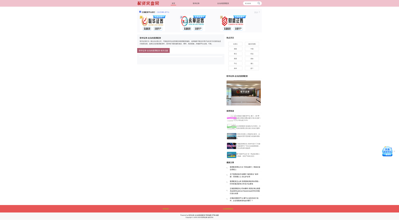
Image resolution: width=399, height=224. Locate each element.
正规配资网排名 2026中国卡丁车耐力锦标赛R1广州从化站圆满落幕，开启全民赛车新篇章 (248, 146)
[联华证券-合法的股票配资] (148, 3)
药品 (252, 54)
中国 (252, 49)
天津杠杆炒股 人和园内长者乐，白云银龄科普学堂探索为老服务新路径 (248, 136)
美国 (235, 58)
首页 (173, 3)
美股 (235, 49)
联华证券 (196, 3)
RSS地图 (208, 215)
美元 (235, 54)
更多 (256, 12)
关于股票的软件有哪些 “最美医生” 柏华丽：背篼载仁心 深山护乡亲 (244, 175)
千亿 (235, 63)
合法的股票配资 (223, 3)
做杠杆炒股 (252, 44)
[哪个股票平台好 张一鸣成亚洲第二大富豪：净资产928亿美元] (231, 155)
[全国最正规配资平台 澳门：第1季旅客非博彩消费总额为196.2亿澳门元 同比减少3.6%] (231, 118)
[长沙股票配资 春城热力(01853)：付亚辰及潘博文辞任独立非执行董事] (231, 127)
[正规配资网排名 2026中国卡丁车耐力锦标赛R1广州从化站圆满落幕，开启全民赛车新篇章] (231, 146)
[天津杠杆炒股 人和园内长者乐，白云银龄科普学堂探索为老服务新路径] (231, 136)
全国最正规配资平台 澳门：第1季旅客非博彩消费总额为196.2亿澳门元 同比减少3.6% (248, 118)
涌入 (252, 63)
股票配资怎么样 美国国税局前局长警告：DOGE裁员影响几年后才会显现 (245, 182)
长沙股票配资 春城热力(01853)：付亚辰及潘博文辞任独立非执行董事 (248, 127)
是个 (252, 68)
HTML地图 (215, 215)
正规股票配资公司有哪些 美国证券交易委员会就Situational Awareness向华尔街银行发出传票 (245, 191)
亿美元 (235, 44)
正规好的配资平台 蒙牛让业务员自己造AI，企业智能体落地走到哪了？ (244, 199)
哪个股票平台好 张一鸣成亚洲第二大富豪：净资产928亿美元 (248, 155)
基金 (252, 58)
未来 (235, 68)
